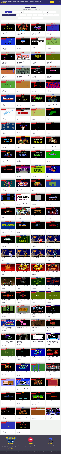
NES (18, 15)
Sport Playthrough (28, 12)
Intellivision (40, 15)
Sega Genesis (56, 15)
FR (47, 1)
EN (44, 1)
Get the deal (50, 447)
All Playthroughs (5, 15)
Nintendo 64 (29, 15)
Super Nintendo (23, 15)
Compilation (52, 12)
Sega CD (45, 15)
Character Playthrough (17, 12)
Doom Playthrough (38, 12)
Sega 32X (50, 15)
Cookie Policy (3, 2)
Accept (52, 1)
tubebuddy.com (30, 447)
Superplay (46, 12)
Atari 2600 (35, 15)
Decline (57, 1)
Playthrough (8, 12)
